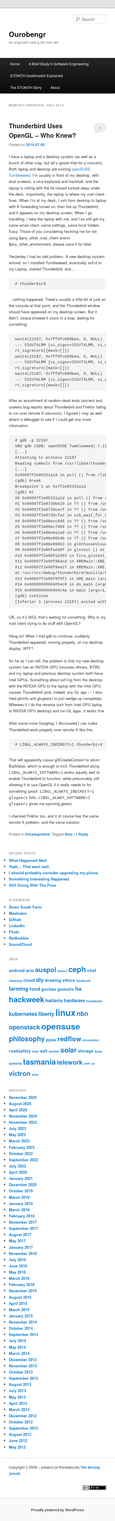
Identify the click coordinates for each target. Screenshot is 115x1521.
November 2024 (23, 1116)
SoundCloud (20, 944)
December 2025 (23, 1097)
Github (15, 919)
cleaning (15, 980)
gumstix (66, 989)
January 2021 (21, 1178)
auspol (45, 969)
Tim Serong (90, 1467)
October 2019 (21, 1191)
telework (70, 1062)
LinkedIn (17, 925)
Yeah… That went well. (29, 866)
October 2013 (21, 1372)
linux (69, 834)
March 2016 (19, 1278)
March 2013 (19, 1409)
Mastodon (18, 913)
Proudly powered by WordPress (57, 1509)
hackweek (26, 999)
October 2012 (21, 1422)
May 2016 (17, 1272)
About (55, 87)
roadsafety (20, 1051)
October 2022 (21, 1153)
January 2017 (21, 1247)
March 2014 (19, 1353)
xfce (35, 1074)
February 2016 (21, 1284)
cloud (29, 980)
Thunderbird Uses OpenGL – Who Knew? (42, 130)
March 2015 (19, 1309)
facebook (83, 980)
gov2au (48, 989)
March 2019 (19, 1197)
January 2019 (21, 1203)
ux (93, 1063)
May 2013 (17, 1397)
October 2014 (21, 1328)
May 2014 (17, 1347)
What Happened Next (28, 860)
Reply (81, 834)
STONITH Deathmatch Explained (36, 75)
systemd (15, 1063)
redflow (69, 1038)
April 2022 (18, 1172)
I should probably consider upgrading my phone (53, 872)
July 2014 (17, 1340)
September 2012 (23, 1428)
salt (43, 1051)
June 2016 (18, 1266)
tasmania (39, 1061)
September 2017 (23, 1228)
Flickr (14, 932)
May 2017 (17, 1240)
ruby (35, 1051)
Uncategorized (37, 834)
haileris (54, 1000)
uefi (87, 1063)
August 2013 (20, 1384)
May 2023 (17, 1134)
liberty (46, 1014)
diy (40, 980)
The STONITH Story (26, 87)
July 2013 (17, 1390)
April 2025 (18, 1110)
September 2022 (23, 1159)
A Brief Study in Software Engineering (59, 63)
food (34, 988)
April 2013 (18, 1403)
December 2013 (23, 1359)
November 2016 (23, 1253)
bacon (62, 971)
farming (18, 989)
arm (30, 970)
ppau (51, 1039)
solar (68, 1050)
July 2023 (17, 1128)
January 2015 (21, 1316)
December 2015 (23, 1290)
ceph (77, 969)
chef (91, 970)
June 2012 (18, 1440)
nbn (82, 1013)
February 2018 (21, 1216)
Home (15, 63)
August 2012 (20, 1434)
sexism (54, 1051)
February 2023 (21, 1147)
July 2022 (17, 1166)
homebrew (94, 1001)
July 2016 (17, 1259)
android (17, 970)
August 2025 (20, 1103)
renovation (90, 1040)
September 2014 (23, 1334)
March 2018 (19, 1209)
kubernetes (23, 1014)
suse (98, 1051)
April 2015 (18, 1303)
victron (20, 1073)
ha (78, 989)
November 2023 (23, 1122)
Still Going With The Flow (32, 885)
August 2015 (20, 1297)
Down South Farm (25, 907)
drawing (53, 980)
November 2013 (23, 1365)
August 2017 (20, 1234)
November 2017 (23, 1222)
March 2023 (19, 1141)
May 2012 (17, 1447)
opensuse (60, 1026)
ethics (69, 980)
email (14, 1473)
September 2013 (23, 1378)
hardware (74, 1000)
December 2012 (23, 1415)
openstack (24, 1027)
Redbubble (19, 938)
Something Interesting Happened (39, 879)
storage (85, 1051)
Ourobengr (27, 34)
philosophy (27, 1038)
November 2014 (23, 1322)
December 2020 (23, 1184)
